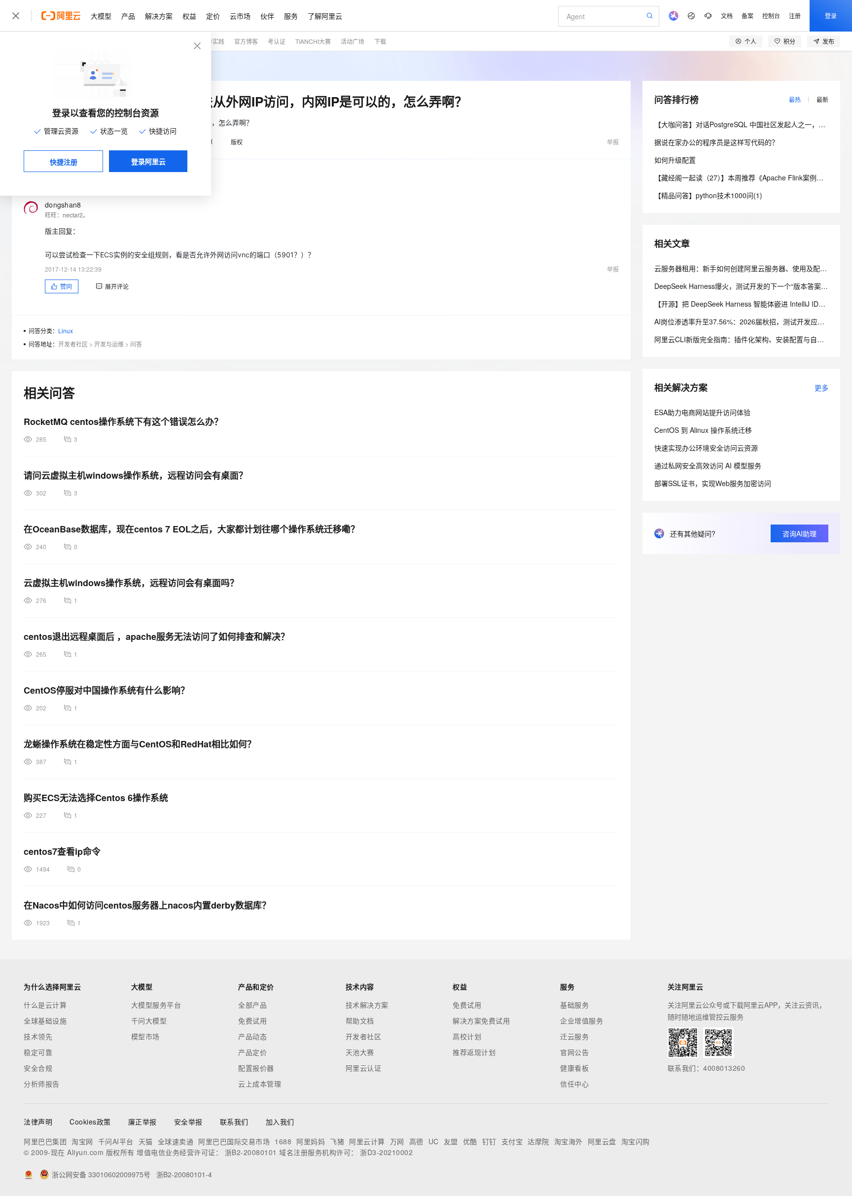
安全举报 (188, 1121)
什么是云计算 (45, 1005)
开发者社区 (73, 344)
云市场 (240, 16)
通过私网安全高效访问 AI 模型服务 (707, 465)
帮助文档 (360, 1020)
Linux (65, 330)
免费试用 (252, 1020)
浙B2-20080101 (251, 1152)
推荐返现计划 (474, 1052)
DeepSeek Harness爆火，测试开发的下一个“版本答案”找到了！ (752, 286)
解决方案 (159, 16)
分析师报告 (42, 1084)
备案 (747, 15)
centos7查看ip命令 (62, 851)
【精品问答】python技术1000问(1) (708, 195)
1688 (283, 1141)
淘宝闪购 (635, 1141)
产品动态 (252, 1036)
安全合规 (38, 1068)
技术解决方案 (367, 1005)
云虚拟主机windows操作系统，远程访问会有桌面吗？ (131, 582)
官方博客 (246, 41)
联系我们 (234, 1121)
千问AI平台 (116, 1141)
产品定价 (252, 1052)
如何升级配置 (675, 160)
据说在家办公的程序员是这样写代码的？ (716, 142)
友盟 (451, 1141)
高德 (416, 1141)
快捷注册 (63, 162)
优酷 (470, 1141)
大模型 (101, 16)
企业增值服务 (581, 1020)
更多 (821, 387)
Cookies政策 (90, 1121)
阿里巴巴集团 (45, 1141)
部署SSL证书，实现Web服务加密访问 (712, 483)
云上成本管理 (259, 1084)
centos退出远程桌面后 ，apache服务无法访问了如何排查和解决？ (156, 636)
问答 (136, 344)
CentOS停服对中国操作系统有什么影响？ (106, 690)
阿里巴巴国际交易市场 (234, 1141)
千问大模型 (149, 1020)
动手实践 (212, 41)
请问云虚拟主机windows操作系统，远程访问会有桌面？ (136, 475)
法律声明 (38, 1121)
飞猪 (337, 1141)
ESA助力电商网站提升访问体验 (702, 412)
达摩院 (538, 1141)
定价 (213, 16)
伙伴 (267, 16)
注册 (795, 15)
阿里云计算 (367, 1141)
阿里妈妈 (310, 1141)
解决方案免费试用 (481, 1020)
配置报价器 (256, 1068)
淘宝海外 (568, 1141)
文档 (727, 15)
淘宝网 (82, 1141)
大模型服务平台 (156, 1005)
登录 (831, 15)
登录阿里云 (148, 161)
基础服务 (574, 1005)
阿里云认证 (364, 1068)
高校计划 (467, 1036)
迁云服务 (574, 1036)
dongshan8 (63, 205)
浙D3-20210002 (386, 1152)
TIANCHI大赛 (313, 41)
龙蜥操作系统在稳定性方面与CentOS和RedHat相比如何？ (140, 744)
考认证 (276, 41)
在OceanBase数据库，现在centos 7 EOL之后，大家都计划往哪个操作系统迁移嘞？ (191, 529)
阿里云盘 (602, 1141)
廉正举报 (142, 1121)
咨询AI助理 (799, 533)
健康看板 (574, 1068)
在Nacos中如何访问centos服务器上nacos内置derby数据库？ (147, 905)
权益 (189, 16)
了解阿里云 (325, 16)
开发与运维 (109, 344)
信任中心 (574, 1084)
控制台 (771, 15)
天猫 (146, 1141)
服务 (291, 16)
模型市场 (145, 1036)
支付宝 (512, 1141)
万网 (397, 1141)
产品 (128, 16)
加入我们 (280, 1121)
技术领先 (38, 1036)
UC (433, 1141)
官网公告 (574, 1052)
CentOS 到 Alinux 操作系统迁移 (703, 430)
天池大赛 (360, 1052)
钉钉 (489, 1141)
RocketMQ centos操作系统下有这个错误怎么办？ (123, 421)
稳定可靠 (38, 1052)
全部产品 (252, 1005)
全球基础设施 (45, 1020)
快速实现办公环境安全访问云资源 (706, 448)
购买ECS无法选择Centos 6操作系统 (96, 797)
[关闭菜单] (16, 16)
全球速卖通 (176, 1141)
